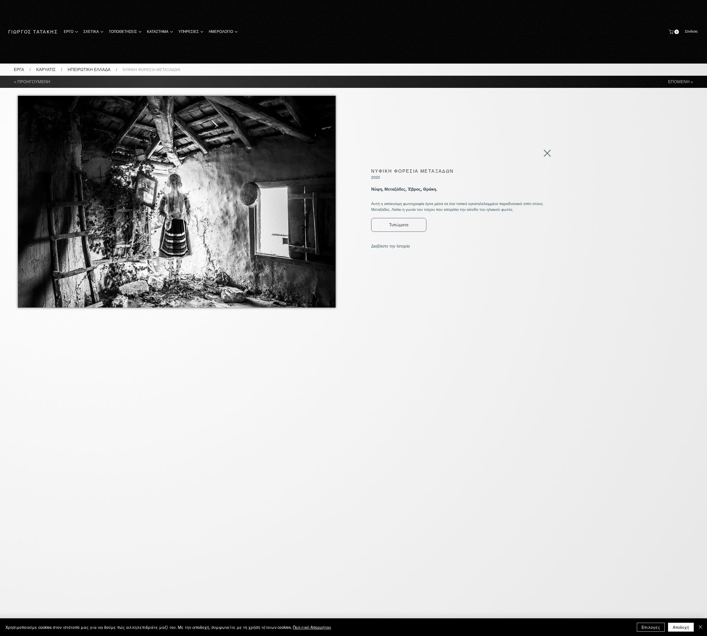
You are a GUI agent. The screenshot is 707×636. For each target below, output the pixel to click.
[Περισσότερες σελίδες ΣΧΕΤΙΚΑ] (102, 31)
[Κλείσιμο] (700, 627)
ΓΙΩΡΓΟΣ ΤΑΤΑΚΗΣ (33, 32)
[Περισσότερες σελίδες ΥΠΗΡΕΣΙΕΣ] (202, 31)
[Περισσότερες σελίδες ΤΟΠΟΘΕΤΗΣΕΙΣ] (140, 31)
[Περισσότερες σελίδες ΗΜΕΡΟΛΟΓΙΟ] (236, 31)
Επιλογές (651, 627)
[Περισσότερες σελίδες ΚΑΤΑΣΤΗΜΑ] (171, 31)
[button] (674, 32)
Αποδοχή (681, 627)
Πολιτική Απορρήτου (312, 627)
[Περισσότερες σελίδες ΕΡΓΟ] (76, 31)
